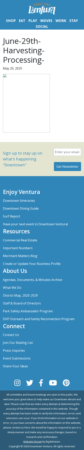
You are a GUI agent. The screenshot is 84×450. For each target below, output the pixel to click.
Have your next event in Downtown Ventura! (35, 224)
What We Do (12, 287)
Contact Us (11, 335)
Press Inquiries (14, 350)
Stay (73, 20)
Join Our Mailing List (18, 342)
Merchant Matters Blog (20, 256)
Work (60, 20)
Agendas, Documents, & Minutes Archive (32, 280)
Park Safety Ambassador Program (28, 311)
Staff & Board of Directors (22, 303)
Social (42, 26)
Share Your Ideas (15, 366)
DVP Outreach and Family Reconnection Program (38, 319)
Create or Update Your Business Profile (32, 264)
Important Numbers (18, 248)
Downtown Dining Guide (21, 208)
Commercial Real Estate (20, 240)
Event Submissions (16, 358)
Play (32, 20)
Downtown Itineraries (19, 200)
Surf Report (11, 216)
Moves (46, 20)
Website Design (32, 441)
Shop (11, 20)
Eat (22, 20)
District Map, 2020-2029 (20, 295)
